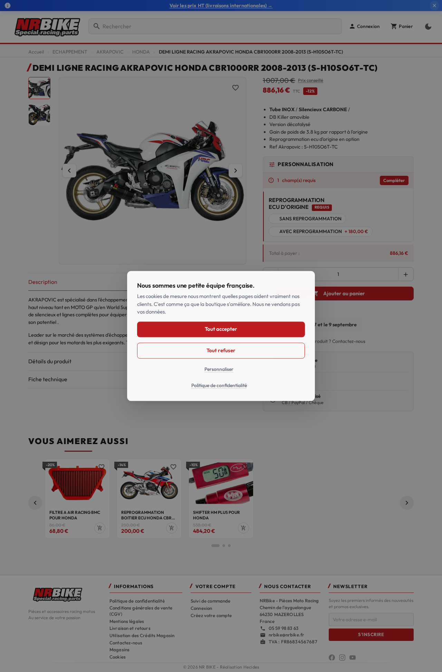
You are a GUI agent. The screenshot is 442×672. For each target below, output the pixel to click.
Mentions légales (126, 621)
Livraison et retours (130, 628)
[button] (364, 26)
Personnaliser (218, 369)
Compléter (394, 180)
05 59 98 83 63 (283, 628)
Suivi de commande (210, 601)
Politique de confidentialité (137, 601)
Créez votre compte (211, 615)
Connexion (201, 608)
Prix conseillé (310, 80)
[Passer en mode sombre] (427, 26)
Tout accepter (221, 329)
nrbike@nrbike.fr (286, 634)
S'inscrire (371, 634)
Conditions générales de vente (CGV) (140, 611)
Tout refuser (220, 350)
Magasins (119, 649)
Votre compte (215, 586)
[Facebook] (332, 657)
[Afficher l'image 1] (39, 88)
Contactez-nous (125, 642)
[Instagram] (342, 657)
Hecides (251, 667)
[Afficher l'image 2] (39, 115)
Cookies (117, 657)
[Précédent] (69, 170)
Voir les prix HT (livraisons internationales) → (221, 5)
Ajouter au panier (338, 293)
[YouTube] (352, 657)
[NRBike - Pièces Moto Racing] (64, 594)
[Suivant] (235, 170)
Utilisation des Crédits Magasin (141, 635)
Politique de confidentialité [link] (219, 386)
